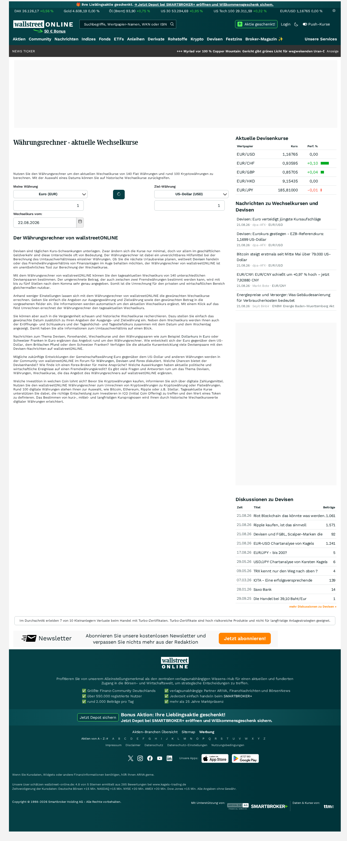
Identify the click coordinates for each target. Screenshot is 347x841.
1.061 (330, 515)
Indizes (89, 39)
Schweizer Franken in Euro (34, 340)
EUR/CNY (279, 286)
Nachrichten (66, 39)
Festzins (234, 39)
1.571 (330, 525)
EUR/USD (246, 154)
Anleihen (135, 39)
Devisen (215, 39)
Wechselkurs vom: (27, 214)
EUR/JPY (245, 190)
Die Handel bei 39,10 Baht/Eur (280, 598)
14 (333, 589)
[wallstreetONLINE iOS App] (215, 762)
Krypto (197, 39)
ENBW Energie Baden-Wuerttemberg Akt (303, 306)
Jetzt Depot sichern (98, 717)
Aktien (19, 39)
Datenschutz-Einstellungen (187, 745)
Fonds (105, 39)
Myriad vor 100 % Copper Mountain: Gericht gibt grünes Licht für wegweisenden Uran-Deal (238, 51)
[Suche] (172, 24)
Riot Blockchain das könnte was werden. (289, 515)
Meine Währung (25, 186)
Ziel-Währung (165, 186)
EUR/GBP (246, 172)
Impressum (113, 745)
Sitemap (188, 732)
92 (333, 534)
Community (40, 39)
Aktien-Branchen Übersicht (155, 732)
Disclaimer (133, 745)
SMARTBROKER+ (238, 696)
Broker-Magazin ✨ (264, 39)
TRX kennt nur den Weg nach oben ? (285, 571)
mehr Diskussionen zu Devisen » (312, 606)
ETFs (119, 39)
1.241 (330, 543)
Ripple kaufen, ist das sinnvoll (279, 525)
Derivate (156, 39)
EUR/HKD (246, 181)
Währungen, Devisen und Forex (120, 361)
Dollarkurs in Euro (195, 336)
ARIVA (141, 774)
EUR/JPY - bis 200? (270, 552)
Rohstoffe (177, 39)
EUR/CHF (246, 163)
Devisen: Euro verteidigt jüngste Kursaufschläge (279, 219)
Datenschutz (153, 745)
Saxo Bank (262, 589)
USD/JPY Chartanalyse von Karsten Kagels (290, 562)
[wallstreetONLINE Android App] (245, 762)
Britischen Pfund (46, 344)
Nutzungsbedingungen (227, 745)
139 (332, 580)
